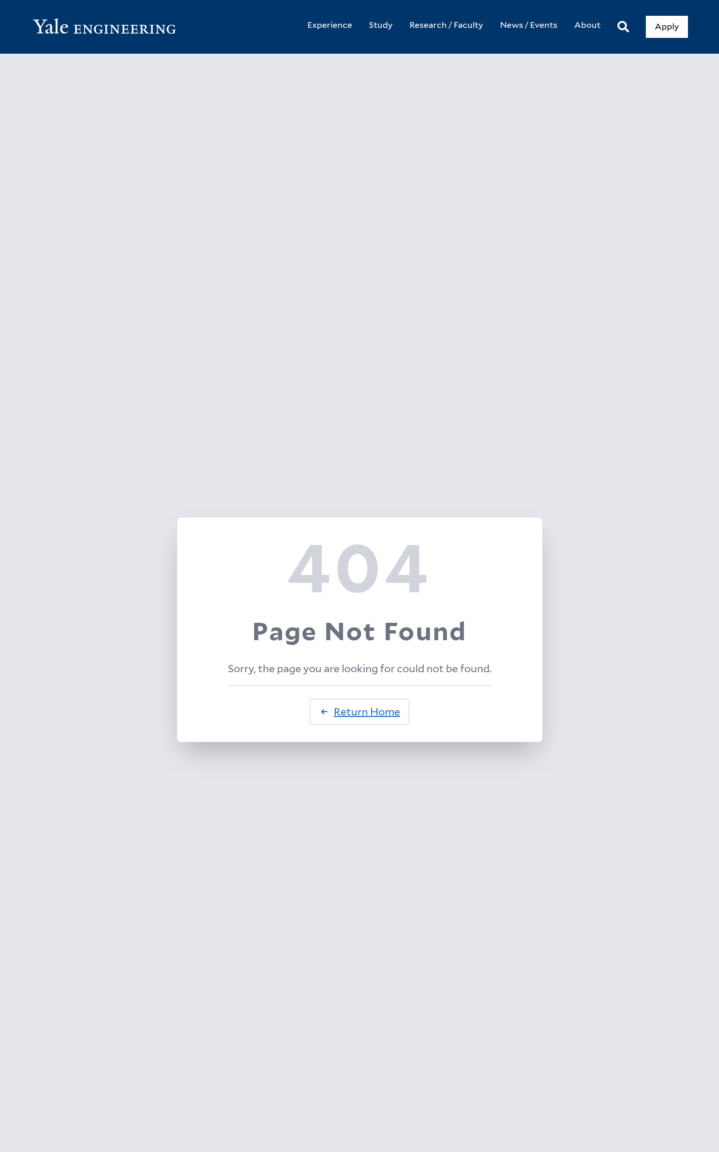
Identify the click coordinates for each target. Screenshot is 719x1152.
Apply (667, 27)
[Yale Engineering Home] (110, 27)
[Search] (623, 27)
